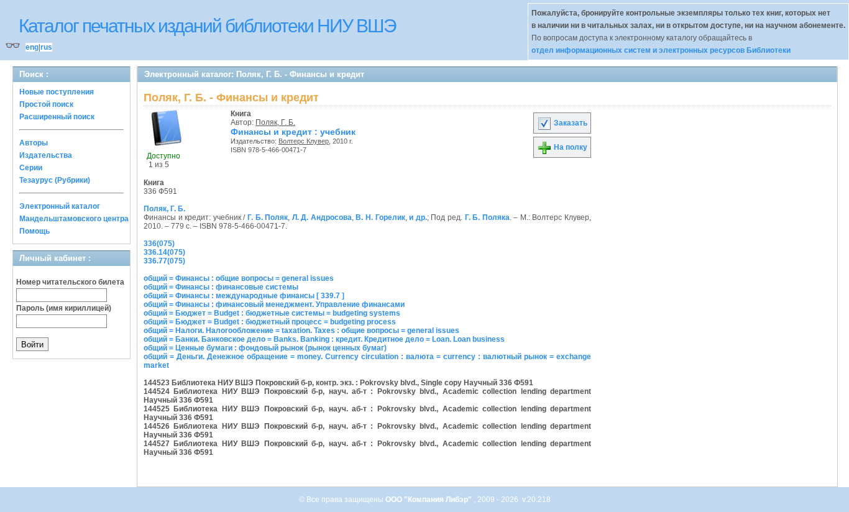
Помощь (34, 231)
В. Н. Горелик (380, 217)
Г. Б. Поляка (487, 217)
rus (46, 47)
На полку (569, 147)
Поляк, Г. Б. (275, 122)
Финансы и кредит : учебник (293, 132)
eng (32, 47)
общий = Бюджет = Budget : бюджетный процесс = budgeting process (270, 322)
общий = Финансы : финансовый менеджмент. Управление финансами (274, 304)
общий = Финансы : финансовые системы (221, 287)
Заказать (569, 123)
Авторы (33, 143)
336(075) (159, 243)
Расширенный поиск (56, 116)
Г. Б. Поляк (267, 217)
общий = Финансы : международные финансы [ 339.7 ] (244, 295)
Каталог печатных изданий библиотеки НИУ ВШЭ (207, 26)
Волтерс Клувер (303, 141)
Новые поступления (56, 92)
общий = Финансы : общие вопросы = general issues (239, 278)
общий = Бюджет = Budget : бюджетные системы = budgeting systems (272, 313)
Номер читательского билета (70, 282)
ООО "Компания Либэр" (429, 499)
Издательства (45, 155)
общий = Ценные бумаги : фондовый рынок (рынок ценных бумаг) (265, 348)
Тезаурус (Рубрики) (54, 180)
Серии (30, 167)
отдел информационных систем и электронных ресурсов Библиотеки (661, 50)
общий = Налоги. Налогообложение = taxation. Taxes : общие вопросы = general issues (301, 330)
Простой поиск (46, 104)
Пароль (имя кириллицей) (63, 308)
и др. (418, 217)
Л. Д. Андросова (322, 217)
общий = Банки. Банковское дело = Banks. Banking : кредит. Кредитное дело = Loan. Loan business (324, 339)
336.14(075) (164, 252)
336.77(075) (164, 261)
